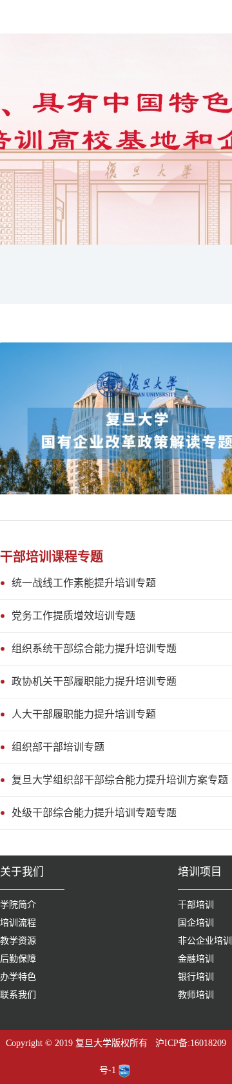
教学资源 (18, 941)
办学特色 (18, 977)
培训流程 (18, 923)
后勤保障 (18, 959)
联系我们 (18, 995)
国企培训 (196, 923)
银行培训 (196, 977)
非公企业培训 (205, 941)
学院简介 (18, 905)
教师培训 (196, 995)
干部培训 (196, 905)
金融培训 (196, 959)
